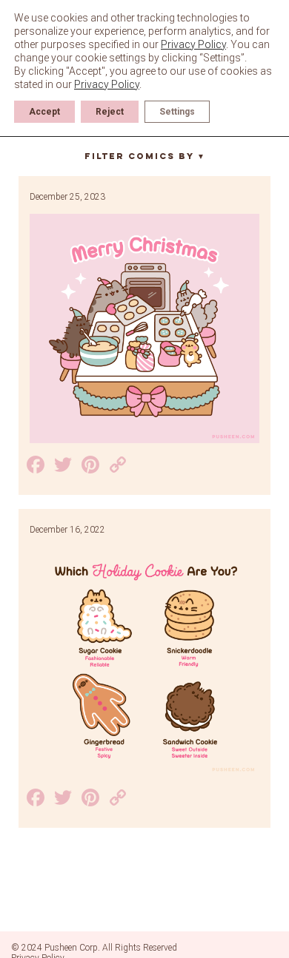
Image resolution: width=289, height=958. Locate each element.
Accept (44, 112)
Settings (177, 112)
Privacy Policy (193, 44)
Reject (110, 112)
